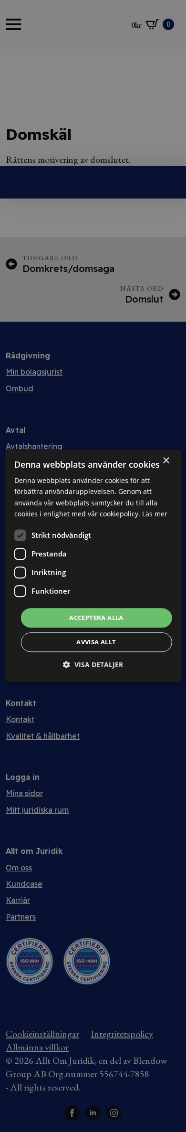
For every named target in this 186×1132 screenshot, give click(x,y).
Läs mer (154, 513)
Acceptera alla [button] (96, 617)
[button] (93, 665)
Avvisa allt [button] (96, 642)
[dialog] (93, 566)
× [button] (165, 460)
